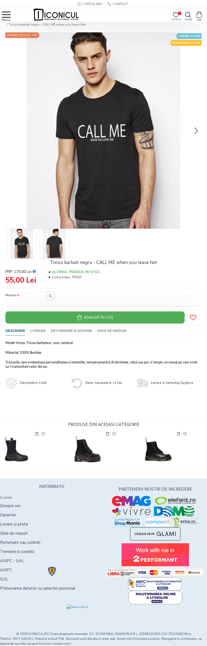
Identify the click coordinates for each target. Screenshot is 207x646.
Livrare (38, 331)
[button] (10, 130)
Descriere (15, 331)
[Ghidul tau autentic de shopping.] (157, 522)
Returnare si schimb (71, 331)
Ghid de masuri (112, 331)
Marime (10, 295)
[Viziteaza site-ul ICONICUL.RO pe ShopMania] (127, 522)
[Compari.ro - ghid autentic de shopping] (26, 614)
